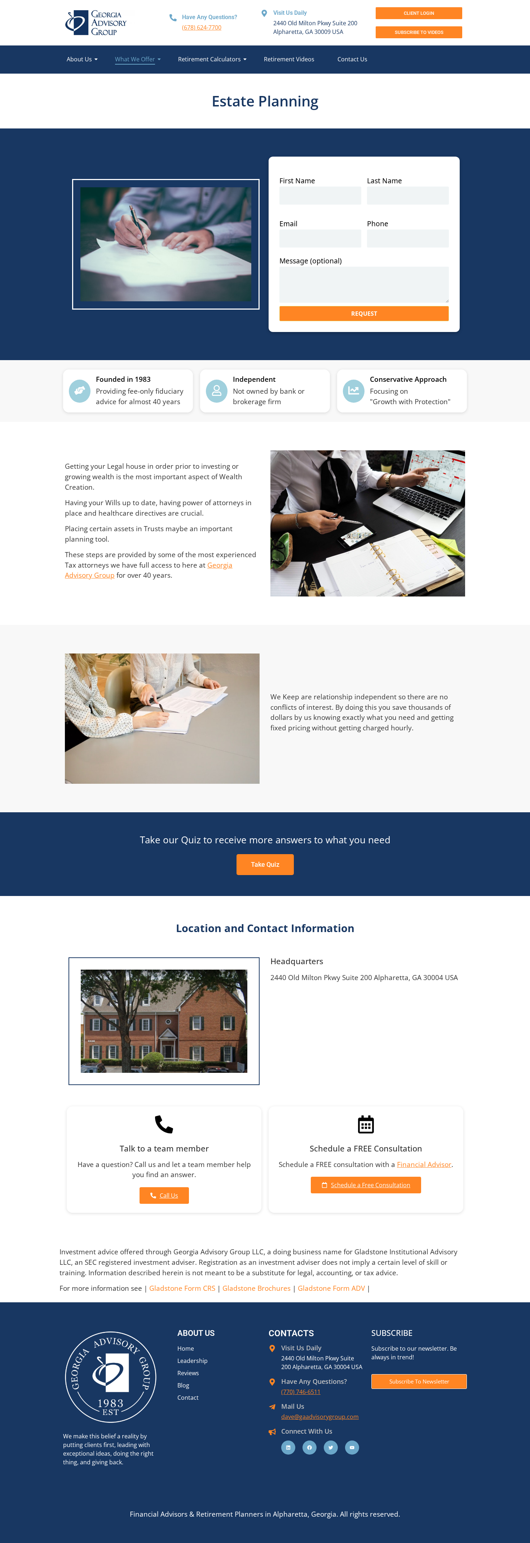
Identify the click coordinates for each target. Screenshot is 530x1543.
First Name (297, 180)
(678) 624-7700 (201, 27)
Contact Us (352, 59)
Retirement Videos (289, 59)
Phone (377, 223)
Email (288, 223)
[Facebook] (309, 1448)
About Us (79, 59)
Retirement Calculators (209, 59)
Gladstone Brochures (256, 1288)
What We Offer (135, 59)
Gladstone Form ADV (331, 1288)
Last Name (384, 180)
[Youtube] (352, 1448)
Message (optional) (310, 261)
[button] (419, 32)
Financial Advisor (424, 1164)
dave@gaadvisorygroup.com (320, 1417)
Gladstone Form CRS (182, 1288)
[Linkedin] (288, 1448)
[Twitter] (331, 1448)
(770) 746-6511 (301, 1392)
